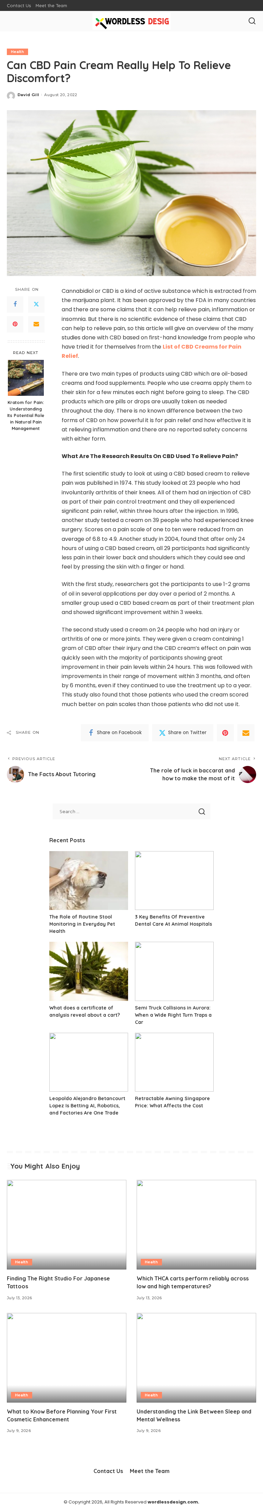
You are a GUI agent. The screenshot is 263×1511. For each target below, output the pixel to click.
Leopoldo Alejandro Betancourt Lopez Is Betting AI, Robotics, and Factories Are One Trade (87, 1105)
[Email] (36, 324)
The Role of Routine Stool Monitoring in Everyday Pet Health (82, 924)
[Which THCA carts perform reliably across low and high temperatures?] (196, 1224)
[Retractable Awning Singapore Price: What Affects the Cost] (174, 1062)
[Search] (252, 21)
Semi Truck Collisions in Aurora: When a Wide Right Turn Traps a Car (173, 1015)
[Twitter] (36, 304)
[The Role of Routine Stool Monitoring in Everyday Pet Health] (88, 880)
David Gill (28, 94)
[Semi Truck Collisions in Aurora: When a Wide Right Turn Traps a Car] (174, 971)
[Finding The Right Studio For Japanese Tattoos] (66, 1224)
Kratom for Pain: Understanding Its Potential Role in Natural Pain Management (25, 415)
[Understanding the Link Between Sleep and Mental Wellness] (196, 1358)
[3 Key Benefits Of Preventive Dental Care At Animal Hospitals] (174, 880)
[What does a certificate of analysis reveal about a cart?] (88, 971)
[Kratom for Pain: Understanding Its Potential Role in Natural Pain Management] (26, 378)
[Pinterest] (15, 324)
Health (17, 51)
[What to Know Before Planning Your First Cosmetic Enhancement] (66, 1358)
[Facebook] (15, 304)
